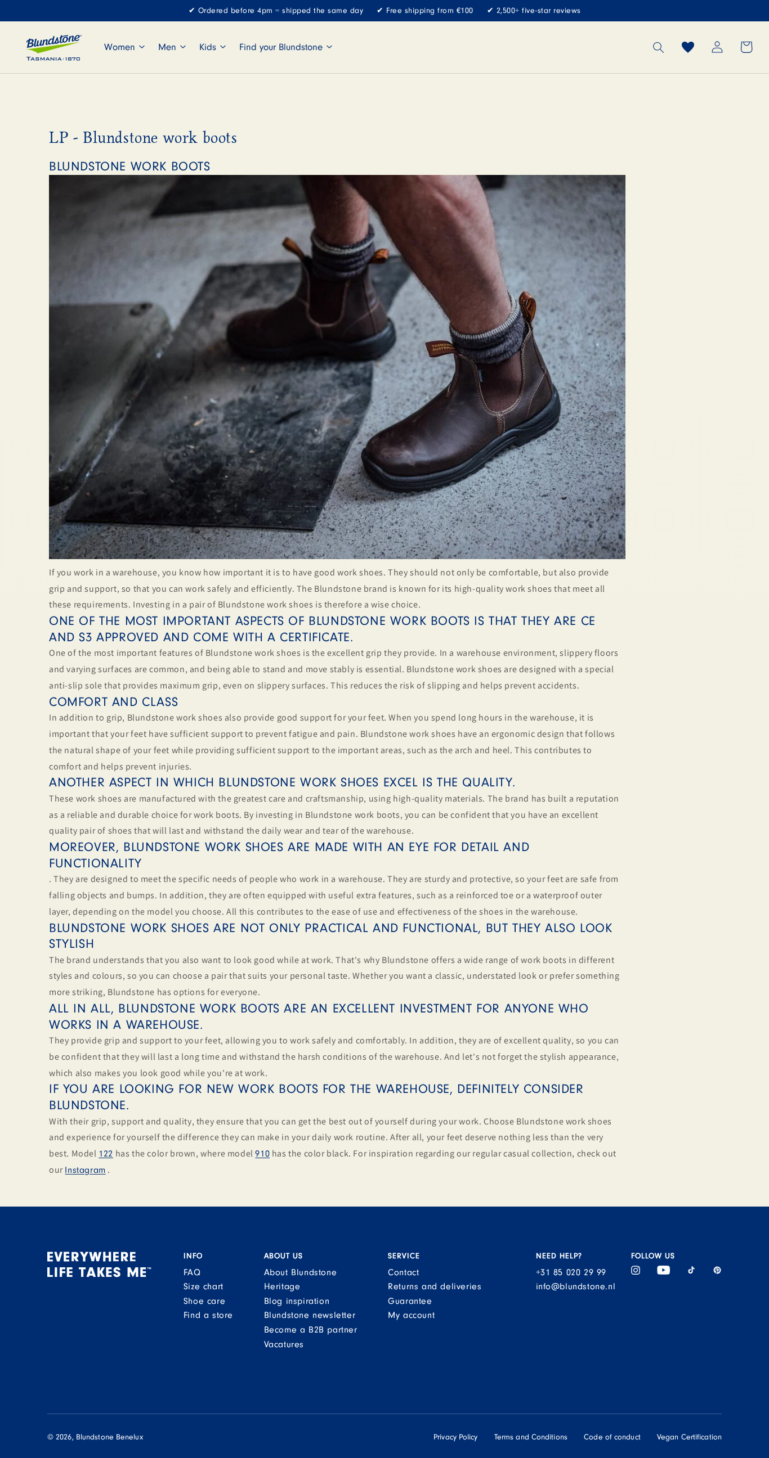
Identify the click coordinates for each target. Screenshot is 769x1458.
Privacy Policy (455, 1437)
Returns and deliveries (434, 1286)
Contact (403, 1272)
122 (106, 1154)
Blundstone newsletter (310, 1315)
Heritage (282, 1286)
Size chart (203, 1286)
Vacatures (284, 1344)
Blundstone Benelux (109, 1437)
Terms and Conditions (530, 1437)
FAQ (192, 1272)
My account (411, 1315)
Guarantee (410, 1301)
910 (262, 1154)
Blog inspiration (297, 1301)
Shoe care (204, 1301)
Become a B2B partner (310, 1330)
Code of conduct (612, 1437)
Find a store (208, 1315)
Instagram (85, 1170)
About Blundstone (300, 1272)
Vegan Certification (689, 1437)
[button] (658, 47)
